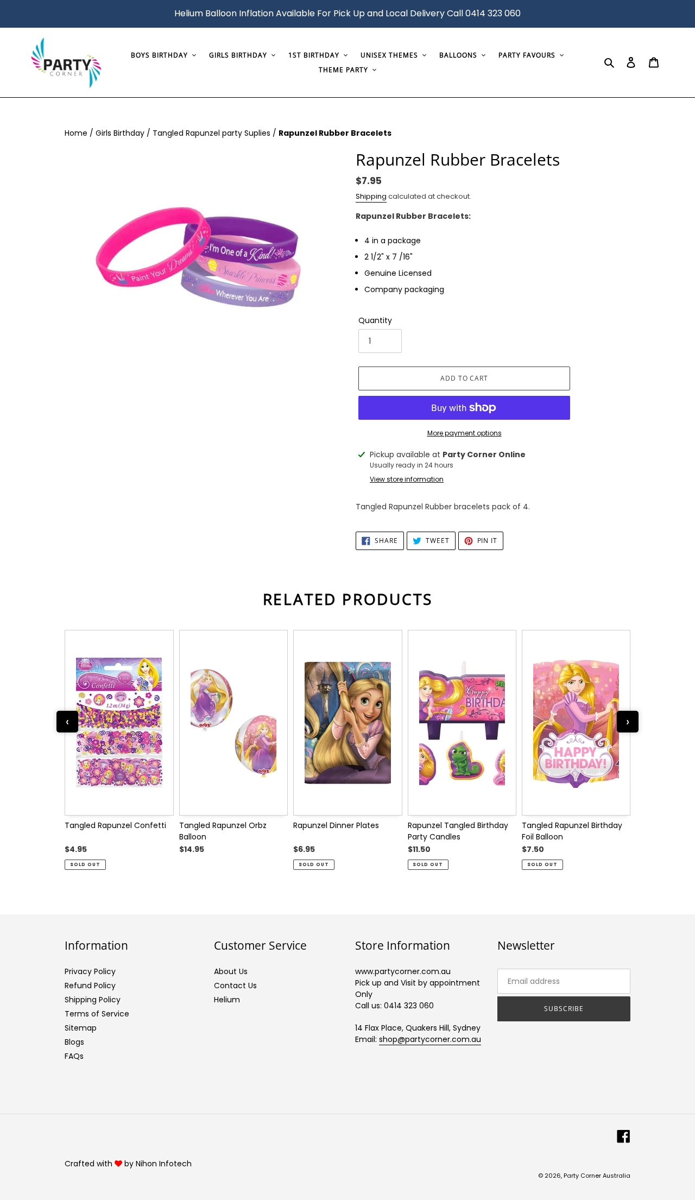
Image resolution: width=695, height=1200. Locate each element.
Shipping (371, 196)
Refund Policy (90, 985)
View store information (407, 479)
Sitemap (81, 1027)
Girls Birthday (121, 133)
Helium (227, 999)
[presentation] (67, 721)
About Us (231, 971)
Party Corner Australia (597, 1175)
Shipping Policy (93, 999)
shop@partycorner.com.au (430, 1039)
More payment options (464, 433)
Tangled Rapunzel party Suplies (213, 133)
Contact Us (235, 985)
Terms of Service (97, 1013)
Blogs (74, 1042)
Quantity (375, 320)
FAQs (74, 1056)
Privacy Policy (90, 971)
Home (77, 133)
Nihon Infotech (164, 1163)
